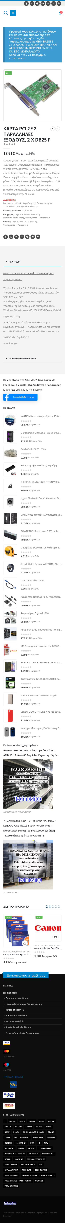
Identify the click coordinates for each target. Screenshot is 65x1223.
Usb (40, 1164)
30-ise (41, 1121)
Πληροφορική (11, 1175)
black (16, 1132)
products (33, 1154)
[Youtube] (42, 3)
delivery (51, 1137)
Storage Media (28, 1164)
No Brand (9, 1148)
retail (8, 1159)
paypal (31, 1148)
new (46, 1143)
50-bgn (8, 1126)
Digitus (18, 214)
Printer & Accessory (15, 1154)
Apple (48, 1126)
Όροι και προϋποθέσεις (17, 998)
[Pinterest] (37, 3)
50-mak (29, 1126)
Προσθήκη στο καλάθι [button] (25, 937)
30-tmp (51, 1121)
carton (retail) (21, 1137)
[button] (5, 13)
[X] (32, 3)
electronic (21, 1143)
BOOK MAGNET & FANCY (33, 1132)
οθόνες (39, 1181)
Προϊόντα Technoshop (13, 217)
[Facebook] (26, 3)
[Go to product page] (10, 420)
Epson (44, 952)
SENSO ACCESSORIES (36, 1159)
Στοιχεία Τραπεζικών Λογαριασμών (22, 1033)
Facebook (5, 237)
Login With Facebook (23, 396)
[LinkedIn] (59, 3)
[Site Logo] (19, 13)
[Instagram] (48, 3)
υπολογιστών (11, 1186)
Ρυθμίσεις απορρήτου (16, 1015)
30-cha (12, 1121)
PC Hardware (44, 1148)
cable (7, 1137)
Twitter (11, 237)
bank (7, 1132)
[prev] (52, 128)
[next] (57, 128)
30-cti (22, 1121)
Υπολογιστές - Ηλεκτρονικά (37, 217)
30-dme (32, 1121)
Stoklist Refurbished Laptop (19, 1027)
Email (32, 237)
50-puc (39, 1126)
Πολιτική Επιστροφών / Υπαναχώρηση (24, 1004)
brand (51, 1132)
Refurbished (48, 1154)
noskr (21, 1148)
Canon (5, 945)
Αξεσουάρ (35, 214)
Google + (22, 237)
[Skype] (53, 3)
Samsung (18, 1159)
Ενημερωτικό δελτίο (15, 1021)
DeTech (8, 1143)
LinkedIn (16, 237)
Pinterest (27, 237)
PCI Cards (26, 214)
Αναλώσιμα (21, 945)
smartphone (11, 1164)
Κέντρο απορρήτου (15, 1009)
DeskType (12, 945)
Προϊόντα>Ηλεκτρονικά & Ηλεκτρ (38, 1175)
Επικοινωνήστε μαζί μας (26, 975)
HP (39, 1143)
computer (38, 1137)
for (32, 1143)
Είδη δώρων (41, 1170)
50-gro (18, 1126)
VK (38, 237)
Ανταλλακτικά (11, 1170)
